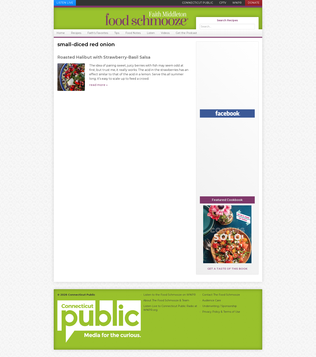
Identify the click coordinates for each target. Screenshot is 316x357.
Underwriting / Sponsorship (219, 306)
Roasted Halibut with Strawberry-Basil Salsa (103, 57)
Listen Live (65, 2)
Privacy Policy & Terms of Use (221, 311)
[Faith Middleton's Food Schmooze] (121, 18)
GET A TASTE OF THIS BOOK (227, 268)
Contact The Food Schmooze (221, 294)
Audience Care (211, 300)
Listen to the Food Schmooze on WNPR (169, 294)
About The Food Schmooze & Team (166, 300)
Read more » (98, 85)
